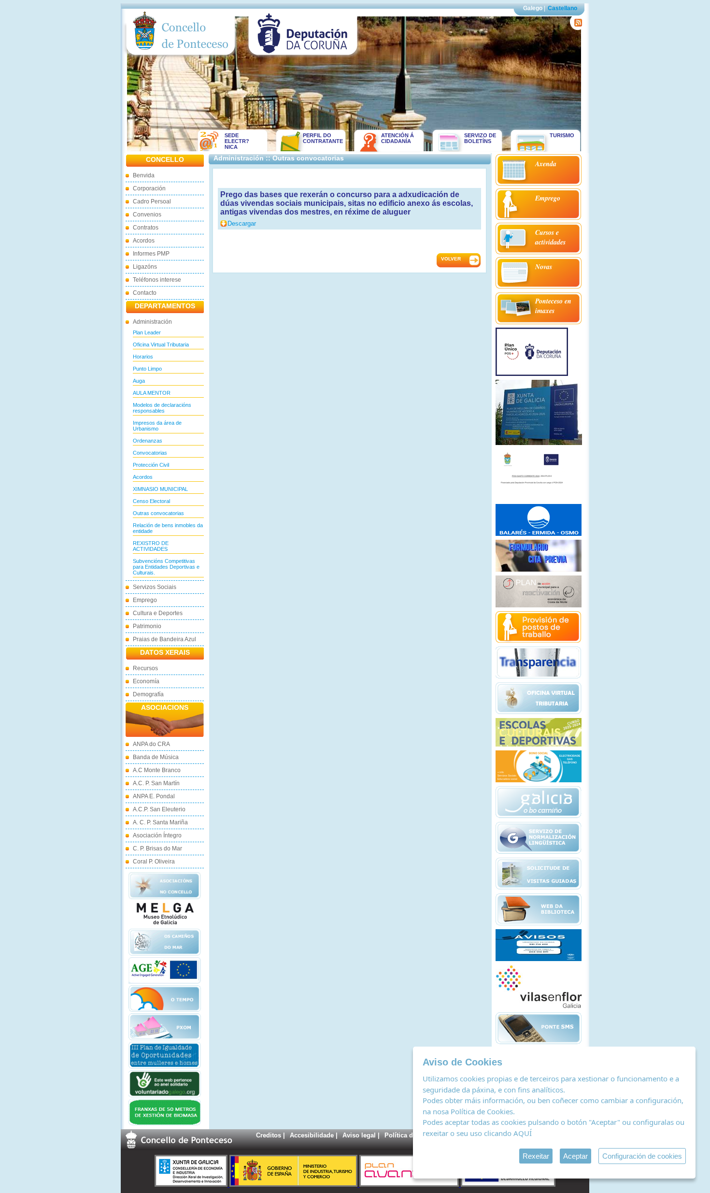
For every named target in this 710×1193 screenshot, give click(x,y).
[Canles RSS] (576, 27)
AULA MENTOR (151, 393)
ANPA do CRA (151, 744)
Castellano (562, 8)
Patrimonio (147, 626)
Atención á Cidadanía (397, 138)
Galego (532, 8)
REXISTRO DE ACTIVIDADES (151, 546)
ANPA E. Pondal (154, 796)
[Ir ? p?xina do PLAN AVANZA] (410, 1184)
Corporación (149, 188)
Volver (451, 258)
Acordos (144, 240)
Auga (139, 381)
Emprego (145, 600)
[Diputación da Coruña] (303, 57)
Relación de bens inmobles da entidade (168, 528)
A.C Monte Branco (157, 770)
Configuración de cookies (642, 1156)
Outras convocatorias (158, 513)
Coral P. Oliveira (154, 861)
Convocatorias (150, 453)
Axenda (545, 164)
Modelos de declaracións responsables (162, 408)
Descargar (241, 223)
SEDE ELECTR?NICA (237, 141)
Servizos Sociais (154, 587)
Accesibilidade (312, 1135)
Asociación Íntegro (157, 835)
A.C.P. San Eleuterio (159, 809)
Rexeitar (536, 1156)
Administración (152, 321)
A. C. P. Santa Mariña (160, 822)
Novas (543, 267)
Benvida (144, 175)
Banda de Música (156, 757)
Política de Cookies (482, 1111)
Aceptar (575, 1156)
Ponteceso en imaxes (553, 306)
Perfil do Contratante (320, 138)
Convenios (147, 214)
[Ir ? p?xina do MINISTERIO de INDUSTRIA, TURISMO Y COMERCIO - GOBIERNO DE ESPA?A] (294, 1184)
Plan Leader (147, 332)
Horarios (143, 356)
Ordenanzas (147, 441)
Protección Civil (151, 465)
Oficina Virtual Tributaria (161, 344)
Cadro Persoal (152, 201)
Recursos (145, 668)
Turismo (562, 135)
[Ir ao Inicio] (181, 57)
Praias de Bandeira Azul (164, 639)
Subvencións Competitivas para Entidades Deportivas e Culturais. (166, 566)
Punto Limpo (147, 369)
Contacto (144, 292)
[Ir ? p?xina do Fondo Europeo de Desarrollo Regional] (508, 1184)
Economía (146, 681)
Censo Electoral (151, 501)
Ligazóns (145, 266)
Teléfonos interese (157, 279)
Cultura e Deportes (158, 613)
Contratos (145, 227)
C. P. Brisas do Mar (157, 848)
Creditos (268, 1135)
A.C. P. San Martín (156, 783)
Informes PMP (151, 253)
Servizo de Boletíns (480, 138)
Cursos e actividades (550, 237)
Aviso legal (359, 1135)
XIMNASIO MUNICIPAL (160, 489)
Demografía (148, 694)
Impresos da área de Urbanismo (157, 425)
